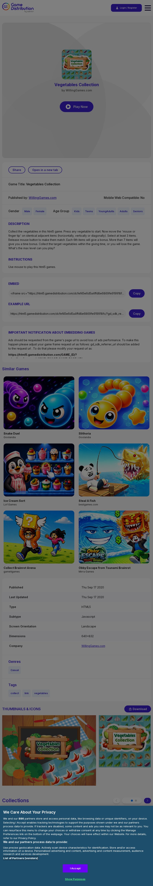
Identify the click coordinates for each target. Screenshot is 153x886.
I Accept (75, 868)
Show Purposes (75, 879)
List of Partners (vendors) (20, 858)
